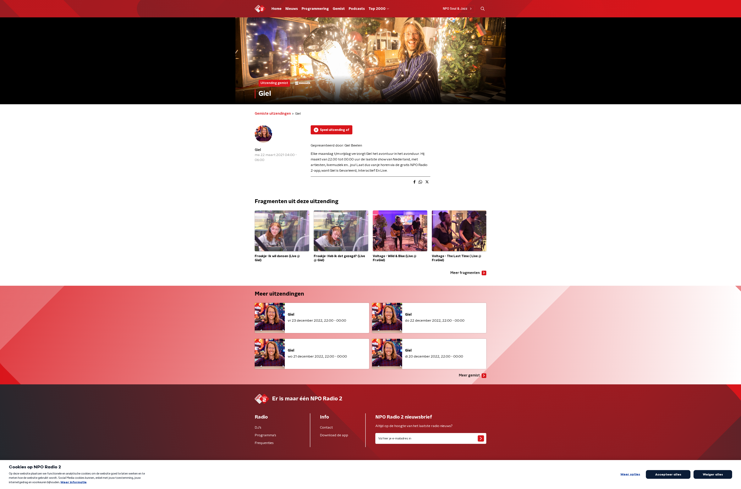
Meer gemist (469, 375)
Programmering (315, 9)
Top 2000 (377, 9)
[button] (482, 8)
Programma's (265, 435)
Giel (258, 150)
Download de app (334, 435)
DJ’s (258, 427)
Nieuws (291, 9)
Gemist (339, 9)
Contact (326, 427)
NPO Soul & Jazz (455, 8)
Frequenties (264, 443)
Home (277, 9)
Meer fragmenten (465, 273)
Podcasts (357, 9)
